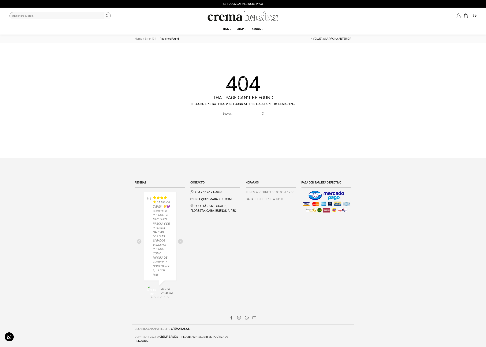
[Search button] (107, 15)
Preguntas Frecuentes (196, 336)
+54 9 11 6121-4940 (208, 192)
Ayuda (256, 29)
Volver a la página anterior (332, 38)
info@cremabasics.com (213, 199)
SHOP (240, 29)
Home (227, 29)
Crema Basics (180, 328)
